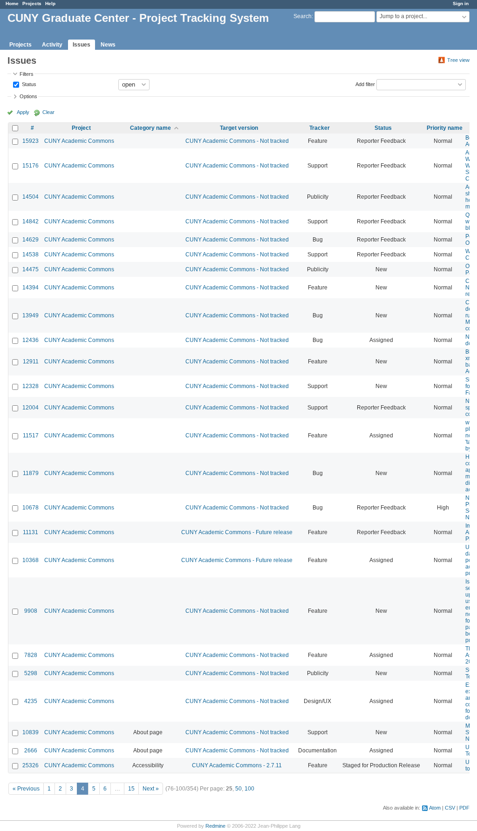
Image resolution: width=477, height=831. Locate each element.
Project (81, 128)
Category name (150, 128)
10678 (30, 507)
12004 (30, 407)
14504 (30, 197)
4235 (30, 701)
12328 (30, 386)
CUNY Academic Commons (79, 141)
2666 (30, 750)
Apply (23, 112)
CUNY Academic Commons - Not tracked (237, 141)
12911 (31, 361)
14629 (30, 239)
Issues (81, 44)
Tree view (458, 60)
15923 (30, 141)
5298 (30, 673)
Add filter (365, 84)
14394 (30, 287)
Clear (48, 112)
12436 (30, 340)
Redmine (215, 826)
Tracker (319, 128)
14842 (30, 221)
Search (302, 16)
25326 (30, 765)
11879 (31, 473)
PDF (464, 808)
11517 (31, 435)
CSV (450, 808)
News (108, 44)
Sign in (461, 3)
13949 (30, 315)
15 (131, 788)
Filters (27, 74)
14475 (30, 269)
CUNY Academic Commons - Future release (237, 532)
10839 (30, 732)
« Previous (26, 788)
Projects (31, 3)
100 (249, 788)
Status (28, 84)
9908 (30, 611)
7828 (30, 655)
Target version (239, 128)
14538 (30, 254)
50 (238, 788)
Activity (52, 44)
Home (12, 3)
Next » (151, 788)
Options (28, 96)
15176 (30, 165)
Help (50, 3)
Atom (435, 808)
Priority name (445, 128)
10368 (30, 560)
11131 (30, 532)
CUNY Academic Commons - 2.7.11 (237, 765)
